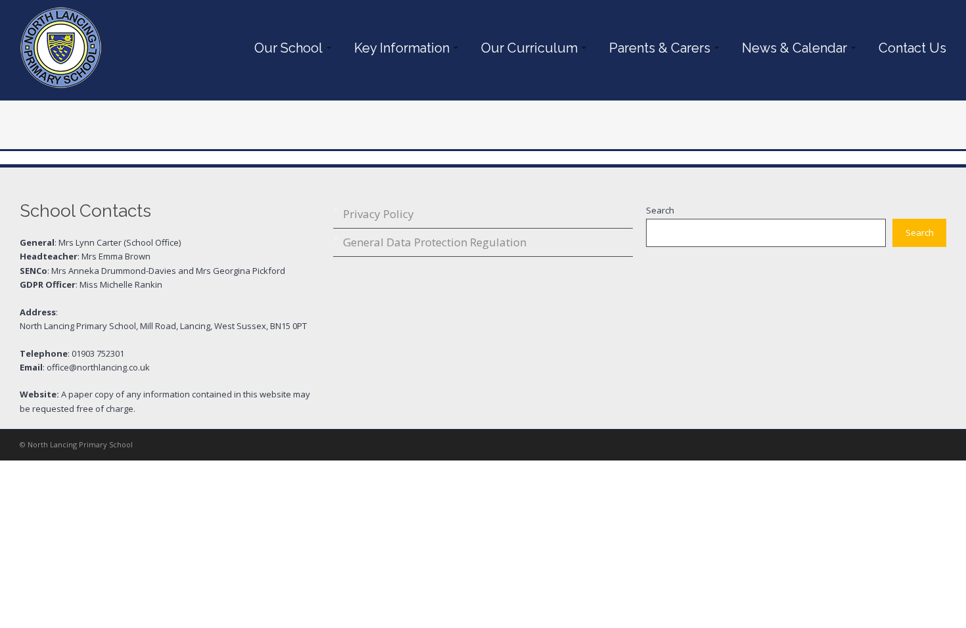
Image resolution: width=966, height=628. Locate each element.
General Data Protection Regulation (434, 242)
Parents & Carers (656, 48)
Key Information (398, 48)
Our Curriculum (526, 48)
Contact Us (912, 48)
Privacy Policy (378, 213)
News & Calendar (791, 48)
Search (660, 210)
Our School (285, 48)
